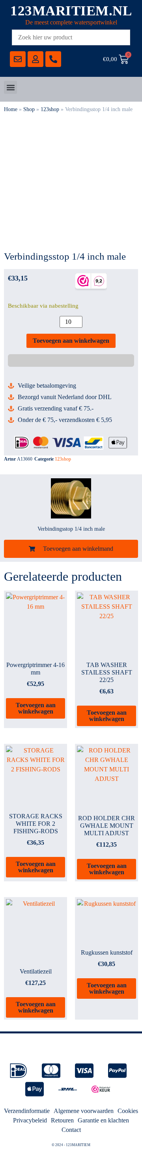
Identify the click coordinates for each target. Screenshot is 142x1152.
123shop (50, 109)
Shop (29, 109)
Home (10, 109)
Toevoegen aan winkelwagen (71, 340)
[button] (10, 87)
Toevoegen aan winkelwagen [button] (36, 708)
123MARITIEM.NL (71, 11)
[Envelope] (18, 59)
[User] (35, 59)
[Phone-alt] (53, 59)
